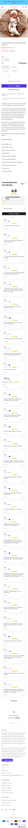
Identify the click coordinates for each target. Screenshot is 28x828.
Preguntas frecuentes (6, 783)
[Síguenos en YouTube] (14, 810)
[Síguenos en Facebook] (2, 810)
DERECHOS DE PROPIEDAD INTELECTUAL (12, 775)
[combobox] (24, 208)
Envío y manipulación (6, 787)
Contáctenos (4, 770)
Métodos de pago (5, 785)
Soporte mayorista (5, 802)
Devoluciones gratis (6, 805)
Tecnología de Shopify (18, 817)
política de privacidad (6, 790)
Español (13, 814)
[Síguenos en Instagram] (6, 810)
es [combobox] (23, 183)
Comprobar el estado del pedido (9, 800)
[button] (8, 48)
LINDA (3, 768)
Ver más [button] (22, 576)
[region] (14, 716)
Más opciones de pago (14, 89)
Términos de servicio (6, 773)
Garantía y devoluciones (7, 792)
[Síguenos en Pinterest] (10, 810)
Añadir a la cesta (14, 81)
